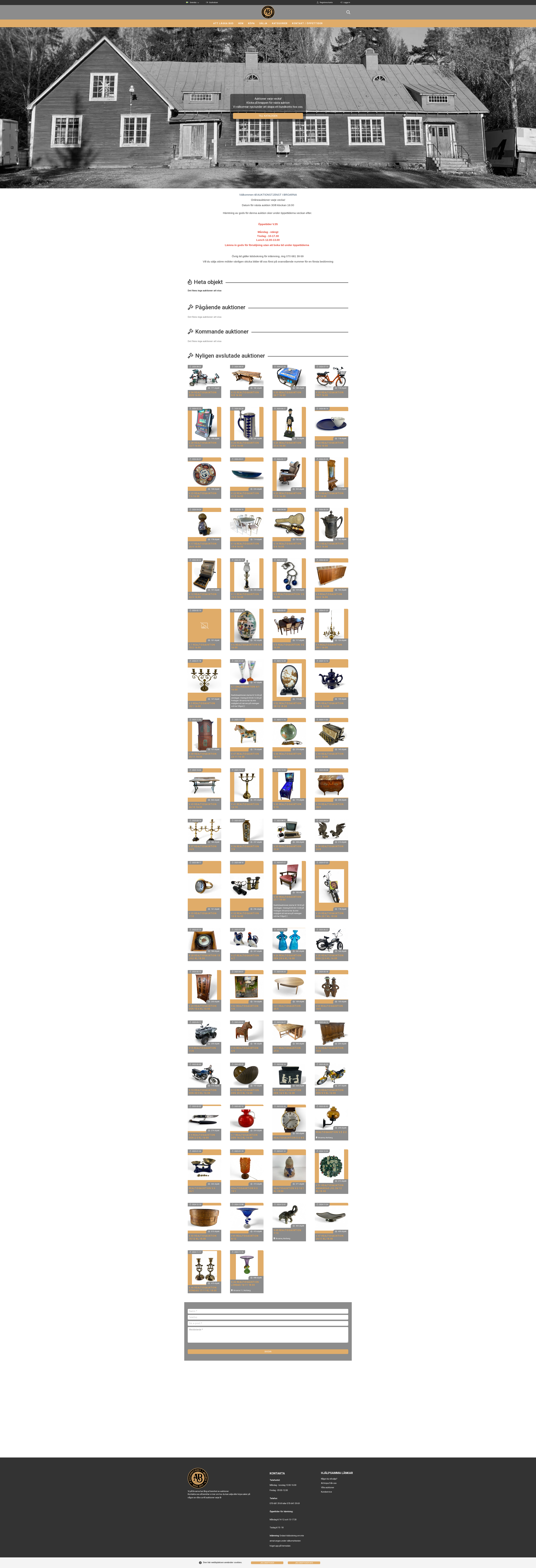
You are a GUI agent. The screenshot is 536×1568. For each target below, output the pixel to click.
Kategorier (280, 23)
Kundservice (326, 1492)
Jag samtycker (267, 1563)
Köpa (251, 23)
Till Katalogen (268, 115)
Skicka (268, 1351)
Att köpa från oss (329, 1483)
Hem (241, 23)
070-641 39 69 (293, 1503)
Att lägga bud (223, 23)
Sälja (263, 23)
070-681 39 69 (276, 1503)
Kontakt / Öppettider (307, 23)
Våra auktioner (327, 1487)
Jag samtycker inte (304, 1563)
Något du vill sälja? (329, 1479)
